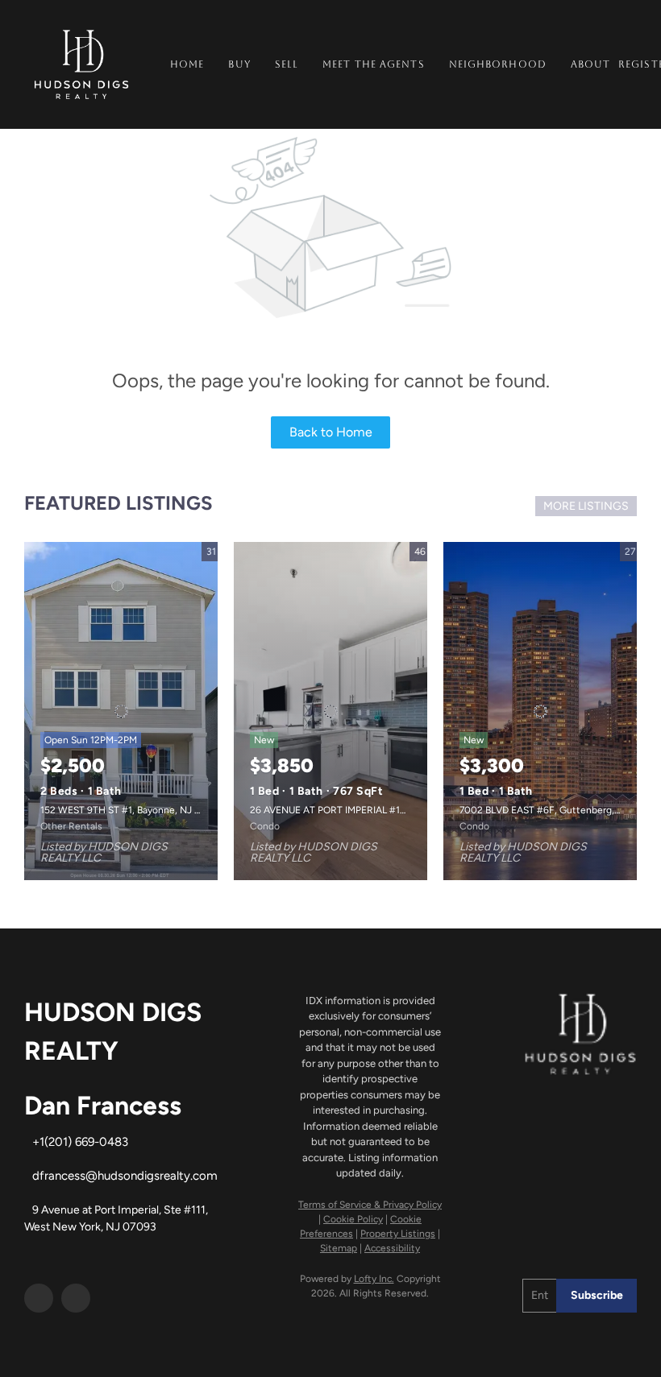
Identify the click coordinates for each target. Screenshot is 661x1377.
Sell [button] (286, 64)
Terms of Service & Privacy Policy (370, 1204)
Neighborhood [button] (498, 64)
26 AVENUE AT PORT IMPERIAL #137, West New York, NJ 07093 (390, 810)
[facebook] (38, 1298)
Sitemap (338, 1248)
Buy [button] (239, 64)
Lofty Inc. (374, 1278)
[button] (81, 64)
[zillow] (75, 1298)
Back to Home (330, 432)
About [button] (591, 64)
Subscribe (597, 1295)
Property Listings (397, 1233)
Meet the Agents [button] (373, 64)
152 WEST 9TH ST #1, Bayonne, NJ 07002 (132, 810)
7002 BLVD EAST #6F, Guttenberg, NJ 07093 (559, 810)
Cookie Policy (353, 1219)
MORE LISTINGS (586, 506)
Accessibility (392, 1248)
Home (187, 64)
